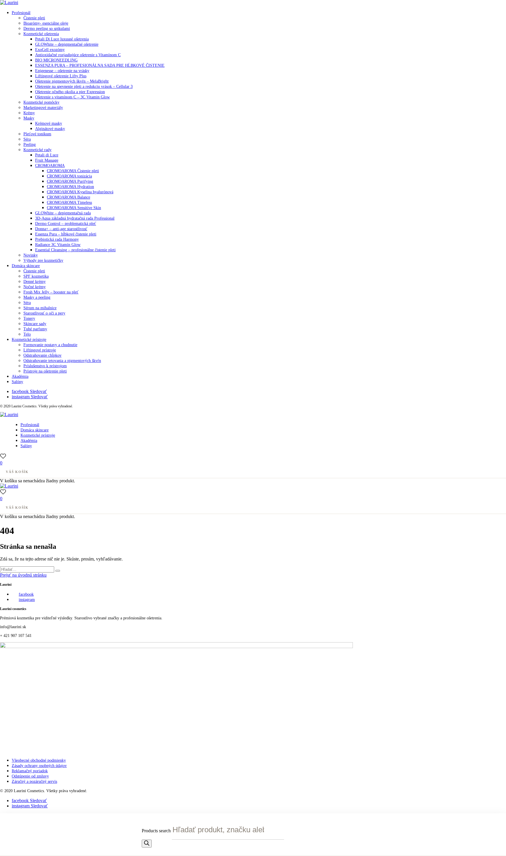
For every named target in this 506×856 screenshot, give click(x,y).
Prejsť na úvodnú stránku (23, 575)
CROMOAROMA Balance (68, 197)
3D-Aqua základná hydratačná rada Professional (74, 218)
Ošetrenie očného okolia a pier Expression (70, 92)
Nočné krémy (34, 287)
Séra (27, 139)
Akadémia (20, 376)
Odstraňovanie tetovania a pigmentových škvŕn (62, 360)
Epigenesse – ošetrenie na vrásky (62, 71)
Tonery (29, 318)
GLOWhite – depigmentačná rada (63, 213)
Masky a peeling (36, 297)
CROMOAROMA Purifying (70, 181)
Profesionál (21, 13)
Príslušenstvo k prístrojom (45, 366)
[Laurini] (9, 2)
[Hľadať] (147, 844)
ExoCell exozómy (50, 49)
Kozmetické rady (37, 150)
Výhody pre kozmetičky (43, 260)
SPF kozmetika (36, 276)
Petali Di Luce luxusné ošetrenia (62, 39)
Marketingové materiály (43, 107)
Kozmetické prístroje (29, 339)
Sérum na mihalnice (40, 308)
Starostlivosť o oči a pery (44, 313)
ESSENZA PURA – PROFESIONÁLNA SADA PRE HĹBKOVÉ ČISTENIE (100, 65)
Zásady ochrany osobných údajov (39, 765)
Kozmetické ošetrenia (41, 34)
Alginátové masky (50, 129)
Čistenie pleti (34, 18)
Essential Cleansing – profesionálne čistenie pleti (75, 250)
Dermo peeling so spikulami (46, 28)
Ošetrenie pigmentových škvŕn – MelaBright (72, 81)
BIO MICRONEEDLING (56, 60)
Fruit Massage (46, 160)
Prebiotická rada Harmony (57, 239)
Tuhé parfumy (35, 329)
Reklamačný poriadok (30, 771)
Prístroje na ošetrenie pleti (45, 371)
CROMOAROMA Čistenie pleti (73, 171)
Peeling (29, 144)
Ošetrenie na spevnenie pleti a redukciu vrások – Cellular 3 (84, 86)
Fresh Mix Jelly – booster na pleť (50, 292)
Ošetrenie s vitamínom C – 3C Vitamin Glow (72, 97)
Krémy (29, 113)
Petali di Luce (46, 155)
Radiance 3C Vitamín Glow (58, 244)
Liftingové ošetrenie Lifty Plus (60, 76)
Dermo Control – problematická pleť (65, 223)
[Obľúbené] (3, 456)
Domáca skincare (26, 266)
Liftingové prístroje (39, 350)
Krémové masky (48, 123)
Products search (157, 830)
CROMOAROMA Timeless (69, 202)
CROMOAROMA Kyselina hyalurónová (80, 192)
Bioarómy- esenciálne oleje (45, 23)
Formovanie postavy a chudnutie (50, 345)
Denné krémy (34, 281)
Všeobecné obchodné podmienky (39, 760)
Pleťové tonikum (37, 134)
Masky (28, 118)
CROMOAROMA (50, 165)
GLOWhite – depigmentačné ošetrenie (66, 44)
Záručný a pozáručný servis (34, 781)
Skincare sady (34, 324)
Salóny (17, 382)
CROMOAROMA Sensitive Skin (74, 208)
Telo (27, 334)
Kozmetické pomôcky (41, 102)
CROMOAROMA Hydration (70, 186)
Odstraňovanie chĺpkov (42, 355)
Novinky (30, 255)
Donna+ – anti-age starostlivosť (61, 229)
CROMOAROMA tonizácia (69, 176)
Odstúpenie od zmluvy (30, 776)
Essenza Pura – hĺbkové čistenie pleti (65, 234)
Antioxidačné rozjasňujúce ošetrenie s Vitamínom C (78, 55)
